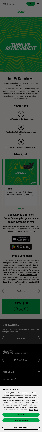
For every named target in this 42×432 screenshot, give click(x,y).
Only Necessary (21, 420)
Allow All (21, 415)
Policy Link (33, 410)
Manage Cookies (21, 427)
